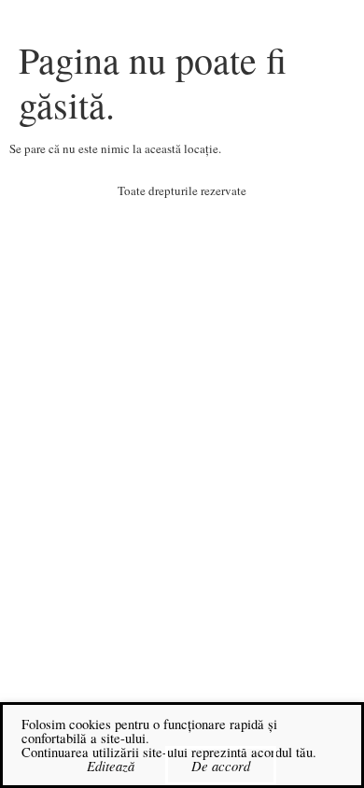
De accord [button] (220, 765)
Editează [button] (110, 765)
